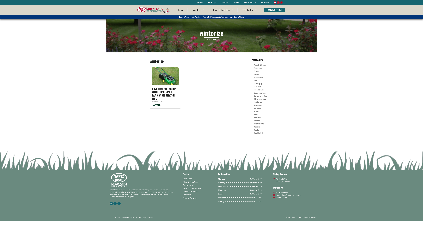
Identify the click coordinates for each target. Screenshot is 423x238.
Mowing (256, 111)
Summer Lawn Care (260, 96)
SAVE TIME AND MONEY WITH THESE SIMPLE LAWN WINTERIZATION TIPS (164, 94)
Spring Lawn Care (260, 93)
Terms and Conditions (307, 217)
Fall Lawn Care (259, 89)
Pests (256, 114)
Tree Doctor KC (259, 123)
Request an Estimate (192, 188)
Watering (257, 127)
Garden (256, 74)
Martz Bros (257, 108)
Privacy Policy (291, 217)
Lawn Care (197, 10)
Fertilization (258, 68)
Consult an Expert (191, 191)
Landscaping (258, 83)
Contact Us (224, 2)
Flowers (256, 71)
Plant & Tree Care (221, 10)
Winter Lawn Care (260, 99)
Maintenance (258, 105)
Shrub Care (257, 117)
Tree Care (257, 120)
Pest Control (248, 10)
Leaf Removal (258, 102)
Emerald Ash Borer (260, 65)
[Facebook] (275, 2)
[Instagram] (281, 2)
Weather (257, 130)
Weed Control (258, 133)
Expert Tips (212, 2)
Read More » (156, 104)
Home (180, 10)
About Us (200, 2)
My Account (265, 2)
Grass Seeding (258, 77)
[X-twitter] (278, 2)
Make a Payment (190, 198)
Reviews (236, 2)
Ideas (255, 80)
